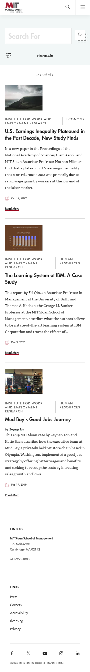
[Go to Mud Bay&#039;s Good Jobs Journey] (23, 382)
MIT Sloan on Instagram (61, 654)
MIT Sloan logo (13, 12)
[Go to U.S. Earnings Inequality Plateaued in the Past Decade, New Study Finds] (23, 97)
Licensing (16, 621)
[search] (67, 7)
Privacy (15, 629)
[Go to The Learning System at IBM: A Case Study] (23, 238)
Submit (80, 35)
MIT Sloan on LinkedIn (77, 654)
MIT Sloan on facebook (12, 654)
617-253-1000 (20, 559)
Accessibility (19, 613)
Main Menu (82, 7)
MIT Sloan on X (28, 655)
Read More (12, 208)
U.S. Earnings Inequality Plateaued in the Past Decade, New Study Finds (45, 134)
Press (13, 597)
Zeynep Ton (17, 429)
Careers (16, 605)
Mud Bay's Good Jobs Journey (38, 419)
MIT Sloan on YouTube (44, 656)
